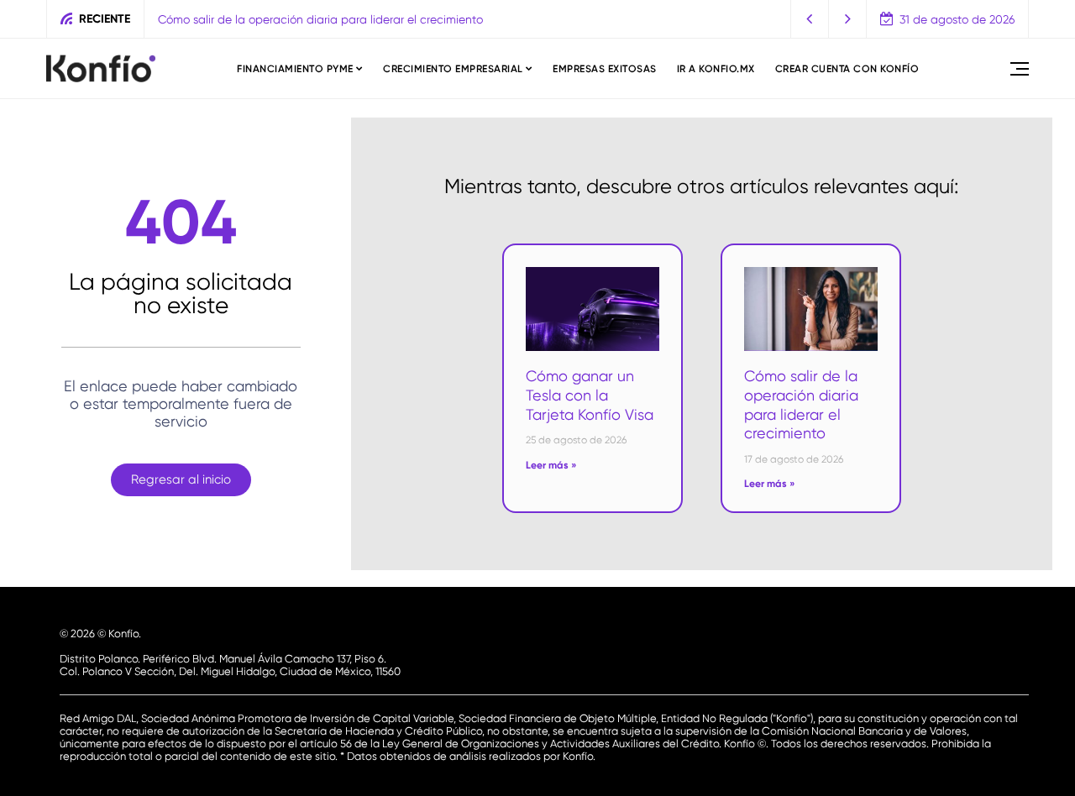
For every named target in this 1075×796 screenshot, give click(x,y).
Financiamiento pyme (295, 69)
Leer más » (551, 465)
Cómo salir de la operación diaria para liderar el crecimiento (320, 19)
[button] (810, 19)
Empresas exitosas (605, 69)
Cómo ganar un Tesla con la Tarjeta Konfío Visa (589, 394)
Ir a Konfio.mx (716, 69)
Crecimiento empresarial (453, 69)
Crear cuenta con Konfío (847, 69)
